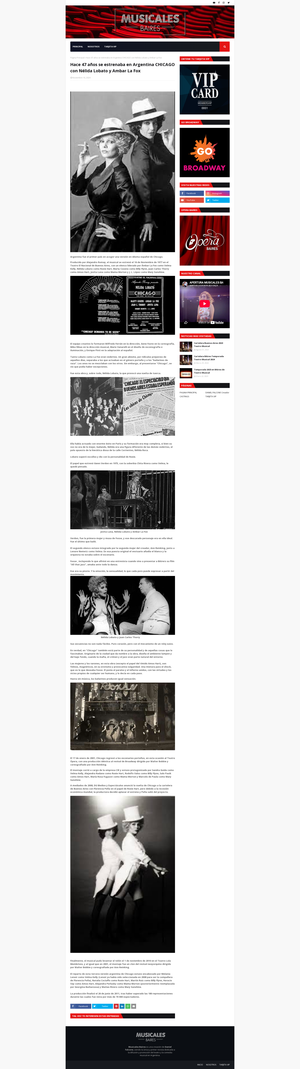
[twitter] (228, 2)
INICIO (200, 1064)
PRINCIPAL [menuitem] (78, 46)
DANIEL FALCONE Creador (217, 392)
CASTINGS (184, 396)
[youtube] (214, 2)
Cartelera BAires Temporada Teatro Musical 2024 (209, 358)
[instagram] (223, 2)
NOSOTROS (211, 1064)
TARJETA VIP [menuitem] (110, 46)
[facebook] (219, 2)
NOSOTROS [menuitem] (94, 46)
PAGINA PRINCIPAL (188, 392)
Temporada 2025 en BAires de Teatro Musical (209, 371)
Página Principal (77, 57)
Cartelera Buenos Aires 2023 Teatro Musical (208, 345)
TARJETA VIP (210, 396)
